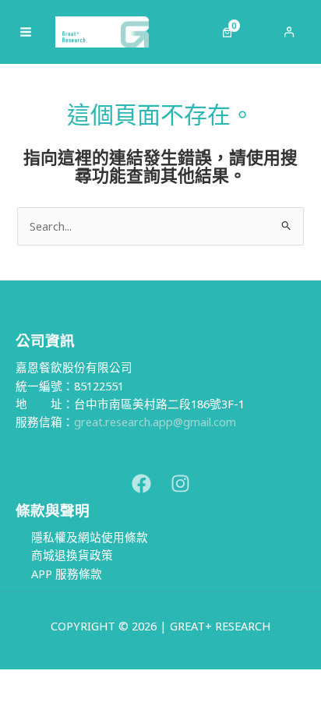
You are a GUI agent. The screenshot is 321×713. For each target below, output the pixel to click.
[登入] (289, 32)
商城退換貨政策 (72, 555)
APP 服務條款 (66, 573)
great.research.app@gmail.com (155, 421)
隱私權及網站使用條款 (89, 537)
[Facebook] (141, 483)
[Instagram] (180, 483)
